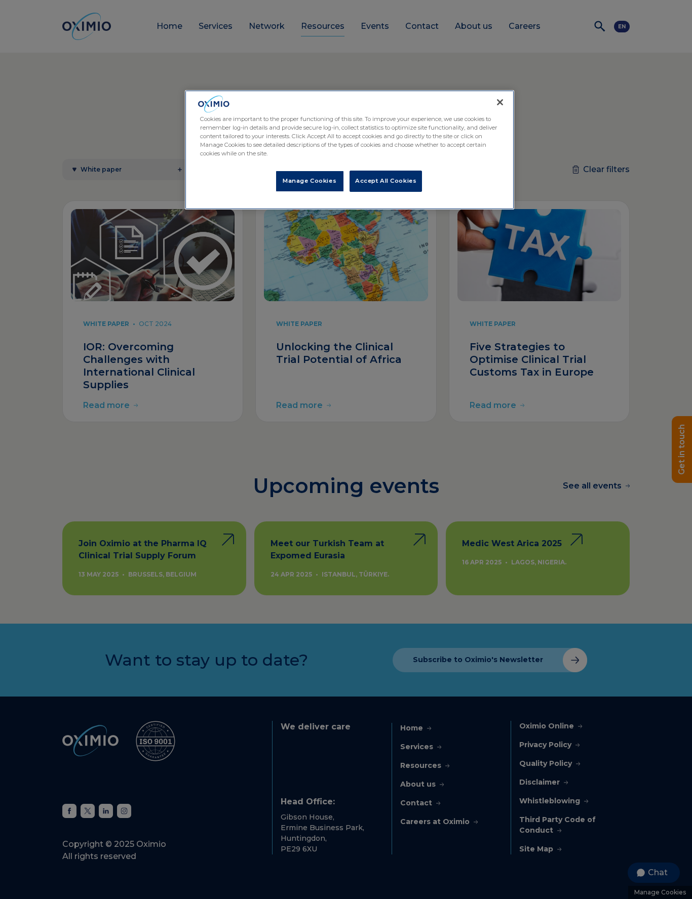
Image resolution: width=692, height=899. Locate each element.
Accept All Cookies (385, 180)
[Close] (500, 102)
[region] (349, 150)
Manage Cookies (309, 180)
